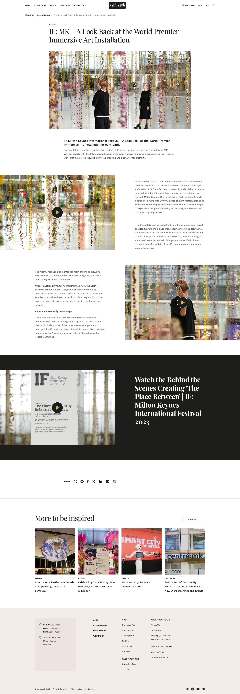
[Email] (109, 481)
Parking (125, 641)
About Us (29, 15)
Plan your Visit (128, 625)
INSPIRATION (99, 630)
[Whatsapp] (77, 481)
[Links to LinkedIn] (203, 689)
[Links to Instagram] (187, 689)
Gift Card (126, 669)
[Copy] (116, 481)
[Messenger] (83, 481)
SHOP (96, 620)
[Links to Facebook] (192, 689)
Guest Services (129, 664)
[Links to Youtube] (198, 689)
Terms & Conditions (60, 689)
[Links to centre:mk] (117, 5)
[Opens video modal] (57, 212)
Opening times (129, 630)
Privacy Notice (76, 689)
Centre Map (127, 646)
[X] (95, 481)
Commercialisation (159, 657)
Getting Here (128, 635)
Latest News (43, 15)
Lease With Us (157, 652)
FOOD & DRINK (100, 625)
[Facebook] (89, 481)
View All (193, 519)
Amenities (126, 651)
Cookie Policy (89, 689)
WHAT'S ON (98, 636)
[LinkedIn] (102, 481)
